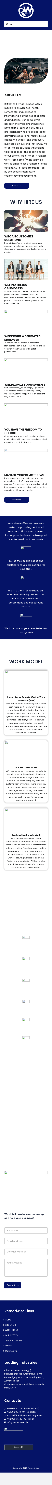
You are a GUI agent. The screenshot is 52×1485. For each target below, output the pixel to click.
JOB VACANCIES (13, 1340)
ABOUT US (10, 1324)
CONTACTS (11, 1350)
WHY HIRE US (11, 1329)
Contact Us (12, 1285)
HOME (8, 1319)
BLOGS (8, 1345)
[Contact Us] (18, 1439)
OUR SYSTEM (11, 1335)
